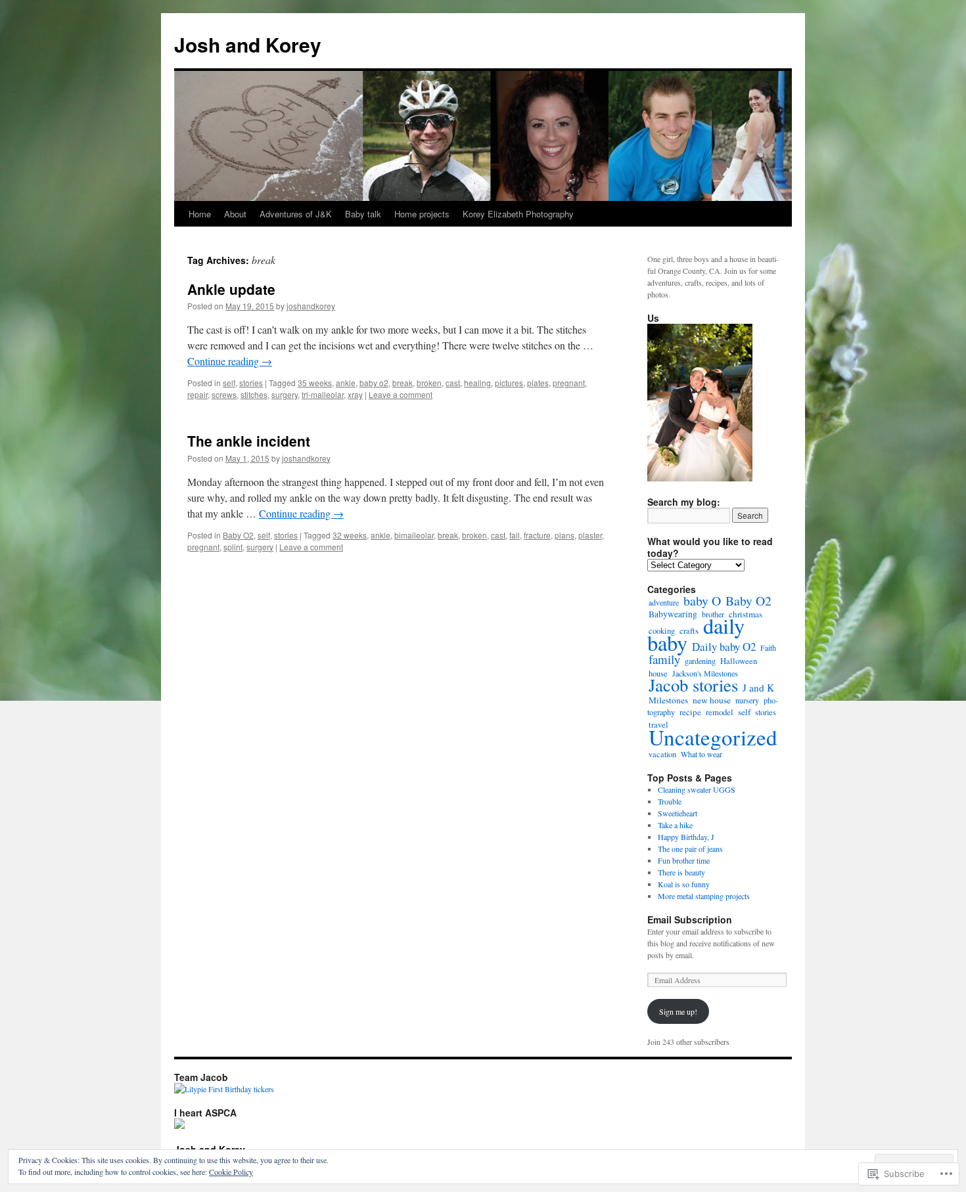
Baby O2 (238, 535)
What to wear (701, 754)
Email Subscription (689, 919)
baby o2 (373, 382)
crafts (689, 630)
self (229, 382)
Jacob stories (693, 685)
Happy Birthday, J (686, 836)
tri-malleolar (323, 394)
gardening (700, 660)
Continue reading (229, 361)
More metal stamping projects (704, 896)
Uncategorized (713, 736)
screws (224, 394)
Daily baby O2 (724, 646)
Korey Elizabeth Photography (518, 214)
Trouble (669, 801)
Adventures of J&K (296, 214)
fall (514, 535)
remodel (719, 712)
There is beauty (681, 872)
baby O (702, 600)
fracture (537, 535)
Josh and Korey (247, 44)
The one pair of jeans (690, 848)
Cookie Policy (231, 1171)
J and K (758, 687)
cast (453, 382)
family (664, 659)
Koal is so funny (684, 884)
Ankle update (231, 289)
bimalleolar (414, 535)
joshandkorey (311, 305)
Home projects (421, 214)
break (402, 382)
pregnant (569, 382)
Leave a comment (400, 394)
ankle (346, 382)
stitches (254, 394)
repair (197, 394)
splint (232, 546)
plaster (590, 535)
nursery (747, 700)
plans (564, 535)
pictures (509, 382)
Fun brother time (685, 860)
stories (251, 382)
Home (200, 214)
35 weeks (315, 382)
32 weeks (350, 535)
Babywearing (673, 614)
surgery (284, 394)
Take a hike (675, 825)
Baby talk (363, 214)
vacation (662, 754)
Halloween (738, 661)
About (235, 214)
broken (429, 382)
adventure (664, 602)
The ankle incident (248, 441)
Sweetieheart (679, 813)
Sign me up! (678, 1011)
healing (477, 382)
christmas (745, 614)
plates (538, 382)
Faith (768, 647)
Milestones (668, 700)
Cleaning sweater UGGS (696, 789)
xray (355, 394)
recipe (690, 712)
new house (712, 700)
